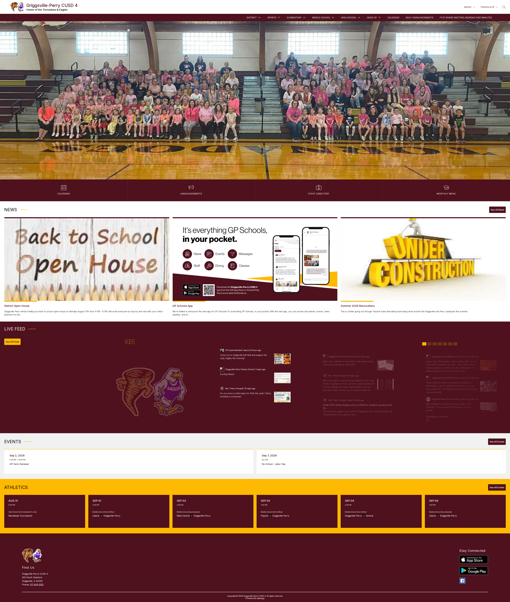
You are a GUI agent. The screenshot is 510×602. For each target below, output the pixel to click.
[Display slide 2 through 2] (429, 343)
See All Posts (12, 341)
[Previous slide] (127, 342)
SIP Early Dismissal (19, 464)
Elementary (294, 17)
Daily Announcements (419, 17)
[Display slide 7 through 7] (455, 343)
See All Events (497, 441)
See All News (497, 209)
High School (348, 17)
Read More (328, 393)
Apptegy (261, 598)
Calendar (393, 17)
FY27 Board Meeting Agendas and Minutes (466, 17)
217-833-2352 (37, 584)
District (251, 17)
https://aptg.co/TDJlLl (460, 416)
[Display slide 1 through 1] (424, 343)
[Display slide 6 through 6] (450, 343)
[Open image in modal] (282, 358)
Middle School (321, 17)
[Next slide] (132, 342)
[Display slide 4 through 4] (440, 343)
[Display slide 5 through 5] (445, 343)
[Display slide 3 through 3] (434, 343)
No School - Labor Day (274, 464)
